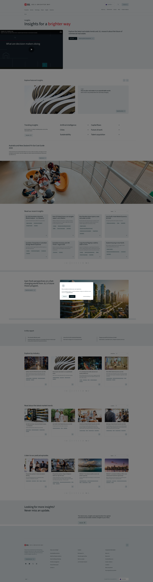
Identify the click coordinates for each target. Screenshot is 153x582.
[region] (76, 291)
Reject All (64, 296)
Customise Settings (87, 296)
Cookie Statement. (69, 292)
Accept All (72, 296)
